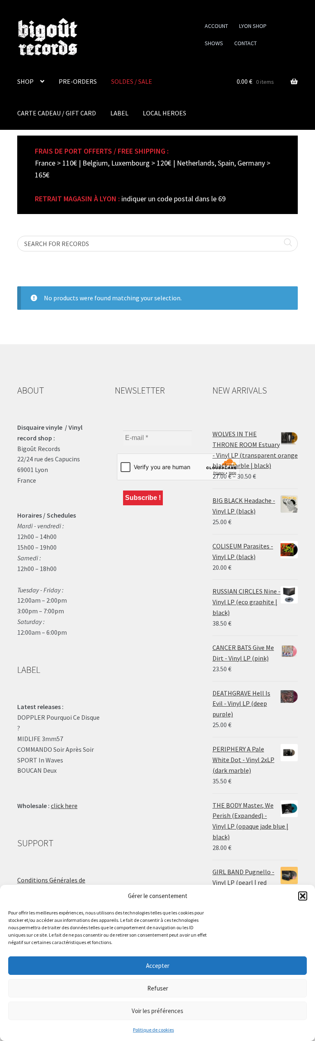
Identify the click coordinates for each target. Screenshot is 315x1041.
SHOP (25, 81)
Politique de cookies (153, 1030)
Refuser (157, 988)
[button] (303, 896)
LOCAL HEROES (164, 113)
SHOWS (214, 43)
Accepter (157, 966)
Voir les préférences (157, 1011)
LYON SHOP (253, 26)
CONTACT (245, 43)
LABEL (119, 113)
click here (64, 805)
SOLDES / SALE (131, 81)
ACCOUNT (216, 26)
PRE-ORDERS (78, 81)
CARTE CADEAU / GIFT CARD (56, 113)
